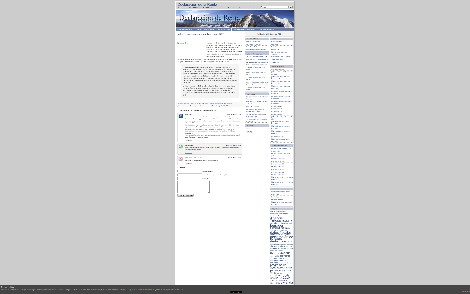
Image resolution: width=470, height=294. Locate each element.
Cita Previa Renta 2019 (267, 29)
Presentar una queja (277, 199)
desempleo (290, 244)
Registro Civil (275, 49)
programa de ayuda (278, 266)
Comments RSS (275, 34)
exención (285, 246)
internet (286, 251)
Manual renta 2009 (276, 114)
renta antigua (213, 103)
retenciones (275, 283)
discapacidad (276, 246)
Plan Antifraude (275, 197)
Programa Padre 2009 (277, 164)
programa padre (281, 269)
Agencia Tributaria (277, 219)
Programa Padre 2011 (277, 169)
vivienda (229, 103)
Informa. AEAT (275, 194)
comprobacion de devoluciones (280, 191)
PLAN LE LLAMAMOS (252, 106)
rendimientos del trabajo (280, 275)
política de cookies (149, 290)
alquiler (181, 106)
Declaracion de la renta (184, 29)
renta (206, 103)
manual (286, 253)
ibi (197, 103)
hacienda (273, 249)
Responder (188, 140)
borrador (276, 225)
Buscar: (248, 129)
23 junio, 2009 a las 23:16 (233, 114)
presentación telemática (285, 263)
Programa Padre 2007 (277, 158)
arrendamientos (287, 223)
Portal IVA (274, 47)
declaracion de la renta (280, 235)
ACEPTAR (236, 292)
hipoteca (283, 248)
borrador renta (278, 227)
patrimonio (285, 256)
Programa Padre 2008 (277, 161)
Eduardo (214, 106)
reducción (279, 273)
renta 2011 (274, 280)
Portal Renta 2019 (224, 29)
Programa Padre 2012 (277, 172)
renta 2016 (283, 280)
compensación (197, 106)
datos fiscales (281, 232)
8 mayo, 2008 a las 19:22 (233, 145)
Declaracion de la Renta (197, 4)
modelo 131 (274, 256)
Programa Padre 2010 (277, 166)
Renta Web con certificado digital (244, 29)
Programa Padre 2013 (277, 174)
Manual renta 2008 (276, 111)
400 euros (274, 211)
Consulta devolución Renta (205, 29)
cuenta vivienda (281, 230)
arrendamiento (184, 103)
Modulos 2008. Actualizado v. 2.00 (281, 148)
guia (290, 246)
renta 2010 (282, 277)
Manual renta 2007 (276, 108)
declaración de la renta (281, 238)
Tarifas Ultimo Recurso (278, 59)
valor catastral (221, 103)
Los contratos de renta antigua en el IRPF (202, 34)
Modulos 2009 (275, 151)
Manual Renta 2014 (277, 136)
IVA (203, 103)
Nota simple (274, 44)
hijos (279, 248)
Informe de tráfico (276, 41)
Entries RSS (264, 34)
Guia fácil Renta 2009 (277, 69)
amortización (188, 106)
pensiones (274, 258)
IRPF (200, 103)
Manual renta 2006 (276, 106)
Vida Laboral (275, 62)
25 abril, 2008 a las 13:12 (233, 157)
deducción (193, 103)
